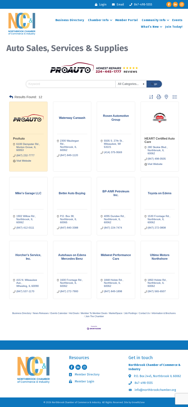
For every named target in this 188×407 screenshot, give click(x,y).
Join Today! (173, 26)
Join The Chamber (94, 316)
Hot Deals (74, 313)
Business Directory (69, 20)
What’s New (150, 26)
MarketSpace (115, 313)
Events (177, 20)
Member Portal (126, 20)
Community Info (154, 20)
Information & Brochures (164, 313)
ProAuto (19, 138)
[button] (11, 97)
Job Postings (130, 313)
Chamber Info (98, 20)
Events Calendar (58, 313)
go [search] (155, 83)
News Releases (41, 313)
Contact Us (144, 313)
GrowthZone (138, 402)
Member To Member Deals (94, 313)
